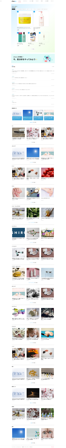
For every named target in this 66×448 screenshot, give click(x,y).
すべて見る (53, 66)
